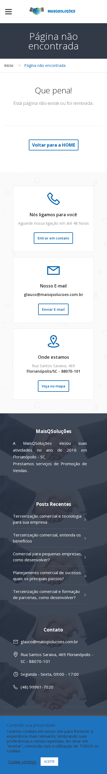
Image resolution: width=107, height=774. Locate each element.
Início (8, 65)
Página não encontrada (45, 65)
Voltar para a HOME (53, 145)
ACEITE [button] (49, 761)
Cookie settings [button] (22, 761)
